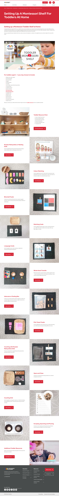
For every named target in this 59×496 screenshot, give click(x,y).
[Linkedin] (9, 489)
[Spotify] (16, 489)
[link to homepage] (7, 2)
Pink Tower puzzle (9, 90)
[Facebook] (7, 489)
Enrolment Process (37, 474)
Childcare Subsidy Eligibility (38, 479)
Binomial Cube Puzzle (9, 91)
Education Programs (26, 470)
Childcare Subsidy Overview (36, 477)
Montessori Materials (26, 474)
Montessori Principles (26, 472)
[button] (45, 2)
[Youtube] (13, 489)
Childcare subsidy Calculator (36, 482)
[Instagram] (5, 489)
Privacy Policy (40, 494)
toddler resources (30, 102)
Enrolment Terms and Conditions (49, 494)
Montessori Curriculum (24, 477)
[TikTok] (11, 489)
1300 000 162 (7, 476)
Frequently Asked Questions (36, 471)
